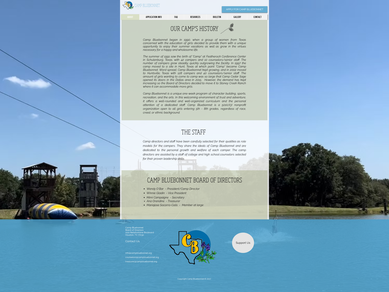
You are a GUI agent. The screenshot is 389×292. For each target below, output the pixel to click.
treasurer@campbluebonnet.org (141, 261)
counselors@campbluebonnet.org (142, 257)
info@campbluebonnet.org (138, 253)
